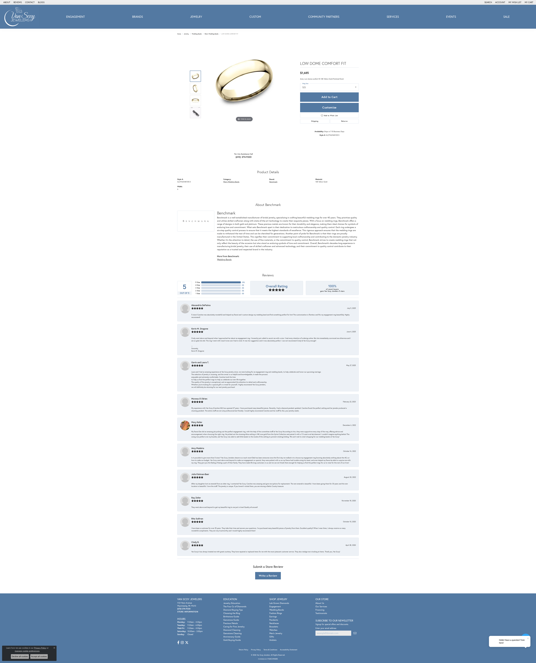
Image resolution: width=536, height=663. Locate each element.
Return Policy (243, 650)
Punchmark (273, 659)
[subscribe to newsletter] (355, 633)
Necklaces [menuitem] (274, 623)
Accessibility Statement (288, 650)
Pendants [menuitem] (273, 619)
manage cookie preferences (27, 651)
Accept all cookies (39, 656)
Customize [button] (329, 107)
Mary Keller (196, 422)
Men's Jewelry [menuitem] (275, 633)
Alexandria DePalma (200, 305)
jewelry (186, 34)
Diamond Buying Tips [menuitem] (233, 609)
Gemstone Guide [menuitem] (231, 619)
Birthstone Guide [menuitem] (231, 616)
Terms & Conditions (270, 650)
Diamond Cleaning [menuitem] (231, 629)
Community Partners (323, 17)
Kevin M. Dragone (199, 328)
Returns (344, 121)
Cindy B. (195, 542)
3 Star (197, 288)
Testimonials (321, 613)
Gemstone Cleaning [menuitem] (232, 633)
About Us (319, 603)
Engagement (75, 17)
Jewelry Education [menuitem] (231, 603)
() (243, 282)
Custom (255, 17)
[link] (6, 2)
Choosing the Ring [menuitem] (231, 613)
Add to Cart (329, 97)
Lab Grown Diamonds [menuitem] (279, 603)
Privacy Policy (256, 650)
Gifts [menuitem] (271, 636)
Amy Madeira (197, 448)
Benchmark (273, 182)
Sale (506, 17)
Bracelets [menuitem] (273, 626)
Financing (319, 609)
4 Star (197, 285)
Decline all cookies (20, 656)
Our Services (321, 606)
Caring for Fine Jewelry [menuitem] (234, 626)
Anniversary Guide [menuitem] (231, 636)
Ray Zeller (196, 497)
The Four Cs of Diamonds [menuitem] (234, 606)
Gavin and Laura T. (200, 362)
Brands (137, 17)
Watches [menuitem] (273, 629)
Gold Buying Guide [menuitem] (232, 640)
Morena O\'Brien (199, 398)
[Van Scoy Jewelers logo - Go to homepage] (20, 16)
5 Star (197, 282)
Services (393, 17)
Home (179, 34)
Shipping (314, 121)
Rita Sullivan (197, 518)
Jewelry (196, 17)
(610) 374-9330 (244, 156)
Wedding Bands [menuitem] (276, 609)
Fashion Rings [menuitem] (275, 613)
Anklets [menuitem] (273, 640)
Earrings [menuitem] (273, 616)
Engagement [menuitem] (275, 606)
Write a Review (268, 575)
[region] (244, 94)
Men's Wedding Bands (211, 34)
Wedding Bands (197, 34)
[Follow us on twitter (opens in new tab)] (186, 642)
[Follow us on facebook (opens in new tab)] (178, 642)
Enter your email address (325, 628)
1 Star (198, 293)
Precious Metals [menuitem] (230, 623)
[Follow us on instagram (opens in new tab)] (182, 642)
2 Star (197, 291)
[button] (488, 2)
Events (451, 17)
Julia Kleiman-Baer (200, 474)
